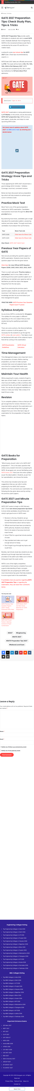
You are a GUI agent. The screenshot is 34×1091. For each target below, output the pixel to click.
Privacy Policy (9, 1081)
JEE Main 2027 (7, 1025)
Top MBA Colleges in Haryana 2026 (13, 989)
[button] (17, 107)
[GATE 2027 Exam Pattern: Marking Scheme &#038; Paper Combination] (7, 615)
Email (2, 739)
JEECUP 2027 (7, 1061)
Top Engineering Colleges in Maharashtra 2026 (16, 953)
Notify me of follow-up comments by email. (14, 747)
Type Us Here (16, 100)
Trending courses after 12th (12, 2)
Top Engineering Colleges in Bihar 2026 (14, 947)
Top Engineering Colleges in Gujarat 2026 (15, 950)
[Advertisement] (17, 436)
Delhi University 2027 (9, 1058)
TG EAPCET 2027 (8, 1067)
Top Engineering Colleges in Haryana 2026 (15, 941)
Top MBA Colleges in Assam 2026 (12, 998)
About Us (26, 1081)
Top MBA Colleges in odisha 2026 (12, 1013)
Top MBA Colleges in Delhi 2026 (12, 980)
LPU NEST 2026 (7, 1049)
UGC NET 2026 (7, 1052)
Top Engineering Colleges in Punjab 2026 (14, 938)
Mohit (4, 29)
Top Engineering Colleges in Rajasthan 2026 (15, 944)
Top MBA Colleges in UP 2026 (11, 983)
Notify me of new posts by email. (11, 750)
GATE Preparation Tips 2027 (17, 641)
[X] (8, 652)
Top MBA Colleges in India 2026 (12, 977)
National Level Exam (17, 645)
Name (2, 731)
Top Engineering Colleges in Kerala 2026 (14, 962)
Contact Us (17, 1084)
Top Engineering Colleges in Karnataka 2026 (15, 965)
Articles (9, 13)
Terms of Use (18, 1081)
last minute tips (18, 52)
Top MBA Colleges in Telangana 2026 (13, 1007)
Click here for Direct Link (23, 234)
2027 (11, 633)
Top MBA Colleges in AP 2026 (11, 1010)
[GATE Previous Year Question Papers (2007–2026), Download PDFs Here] (7, 599)
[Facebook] (3, 652)
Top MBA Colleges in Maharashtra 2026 (14, 1004)
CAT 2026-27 (6, 1037)
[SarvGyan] (10, 7)
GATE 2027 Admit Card (17, 243)
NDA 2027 (6, 1055)
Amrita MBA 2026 (8, 1043)
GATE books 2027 (7, 472)
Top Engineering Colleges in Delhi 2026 (14, 932)
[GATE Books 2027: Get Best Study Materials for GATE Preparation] (22, 599)
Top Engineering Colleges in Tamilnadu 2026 (15, 968)
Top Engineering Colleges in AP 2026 (13, 959)
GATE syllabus (6, 335)
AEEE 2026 (6, 1040)
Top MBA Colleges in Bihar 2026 (12, 995)
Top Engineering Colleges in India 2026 (14, 929)
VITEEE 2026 (6, 1046)
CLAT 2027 (6, 1034)
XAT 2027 (5, 1031)
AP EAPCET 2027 (8, 1064)
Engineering (21, 633)
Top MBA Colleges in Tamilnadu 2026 (13, 1016)
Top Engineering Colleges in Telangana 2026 (15, 956)
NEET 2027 (6, 1028)
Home (4, 13)
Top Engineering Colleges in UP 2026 (13, 935)
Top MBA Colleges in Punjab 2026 (12, 986)
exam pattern (16, 335)
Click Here (4, 265)
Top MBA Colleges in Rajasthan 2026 (13, 992)
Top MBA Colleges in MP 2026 (11, 1001)
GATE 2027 (17, 637)
